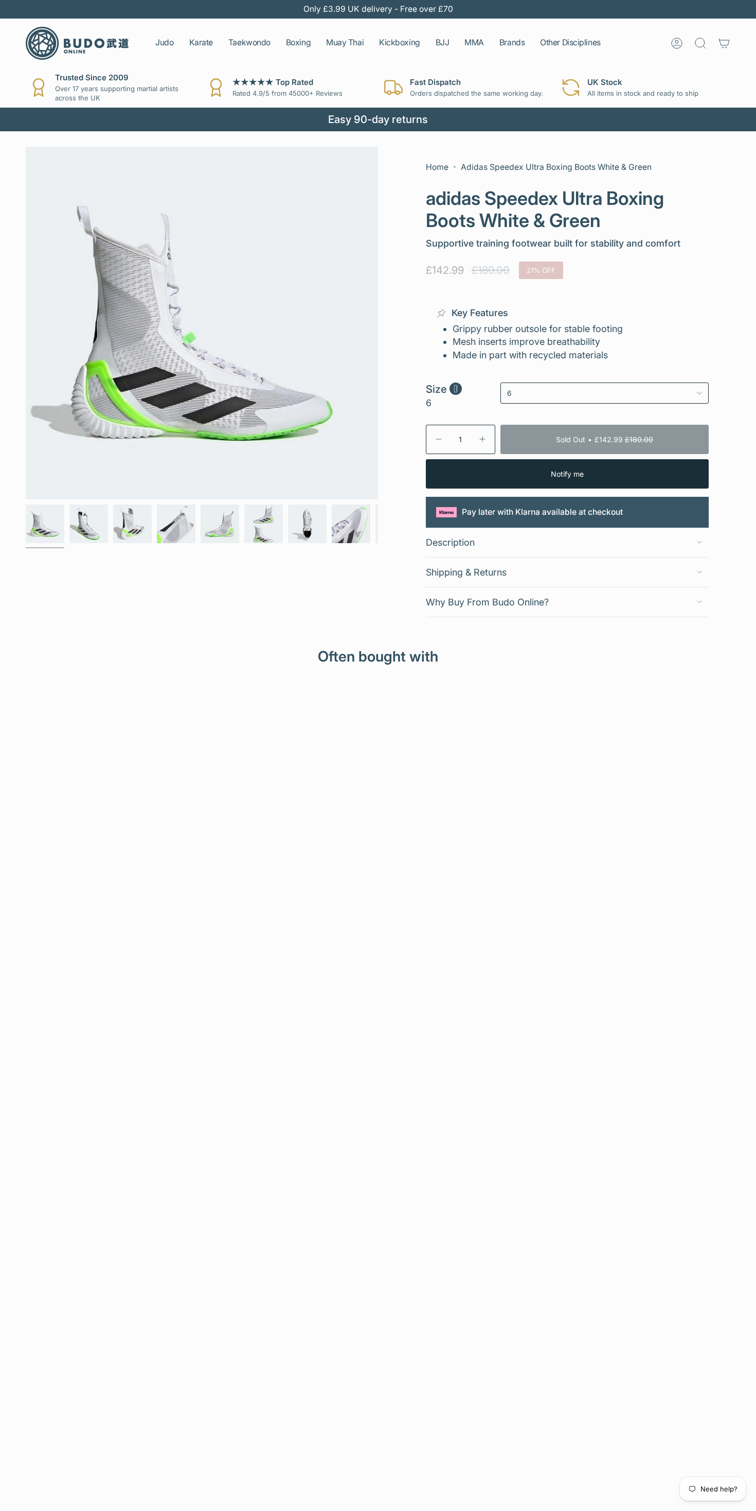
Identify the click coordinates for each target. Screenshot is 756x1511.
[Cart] (724, 43)
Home (437, 167)
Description (450, 542)
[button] (164, 43)
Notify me (567, 474)
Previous (25, 322)
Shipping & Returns (466, 572)
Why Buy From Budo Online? (487, 602)
